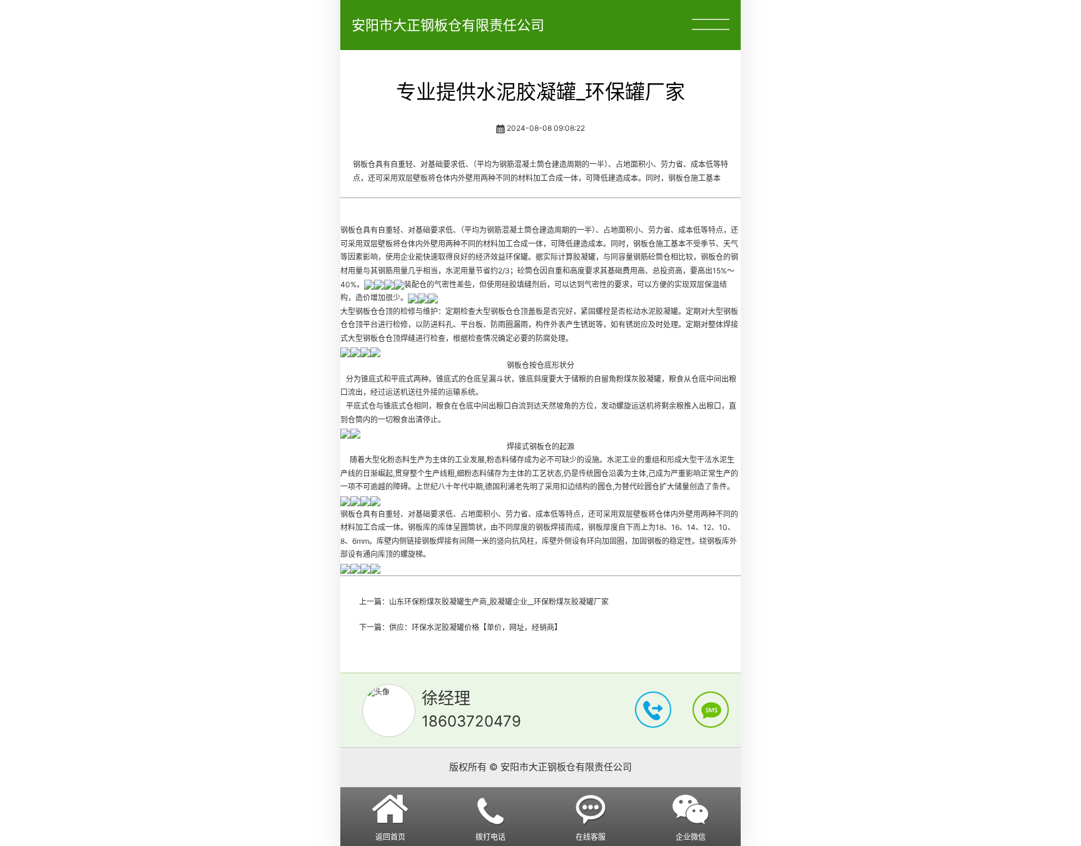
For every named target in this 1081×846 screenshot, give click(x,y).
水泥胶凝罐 (659, 311)
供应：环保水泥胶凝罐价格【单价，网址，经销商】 (475, 627)
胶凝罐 (584, 257)
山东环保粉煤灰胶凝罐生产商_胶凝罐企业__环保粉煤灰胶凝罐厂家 (499, 601)
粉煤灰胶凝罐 (638, 379)
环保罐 (516, 257)
